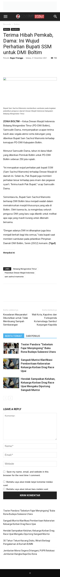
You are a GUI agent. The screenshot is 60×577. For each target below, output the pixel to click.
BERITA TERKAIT (13, 336)
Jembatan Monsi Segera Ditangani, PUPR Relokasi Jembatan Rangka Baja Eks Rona (29, 552)
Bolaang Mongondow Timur (25, 269)
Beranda (7, 24)
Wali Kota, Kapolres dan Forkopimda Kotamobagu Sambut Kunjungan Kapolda (44, 319)
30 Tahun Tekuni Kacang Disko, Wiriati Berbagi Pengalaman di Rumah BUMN (26, 542)
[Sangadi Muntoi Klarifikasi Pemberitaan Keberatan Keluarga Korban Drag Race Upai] (11, 363)
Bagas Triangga (16, 58)
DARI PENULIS (33, 336)
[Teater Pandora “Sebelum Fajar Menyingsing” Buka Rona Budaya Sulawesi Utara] (11, 348)
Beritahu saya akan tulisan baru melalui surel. (27, 489)
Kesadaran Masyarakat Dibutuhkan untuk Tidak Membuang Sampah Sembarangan (15, 319)
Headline (15, 29)
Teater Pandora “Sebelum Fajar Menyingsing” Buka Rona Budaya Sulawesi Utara (38, 348)
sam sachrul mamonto (14, 276)
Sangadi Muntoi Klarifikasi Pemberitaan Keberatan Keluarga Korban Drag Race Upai (29, 522)
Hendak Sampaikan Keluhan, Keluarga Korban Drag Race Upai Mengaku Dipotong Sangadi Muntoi (28, 532)
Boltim (17, 24)
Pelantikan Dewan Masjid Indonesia (19, 272)
